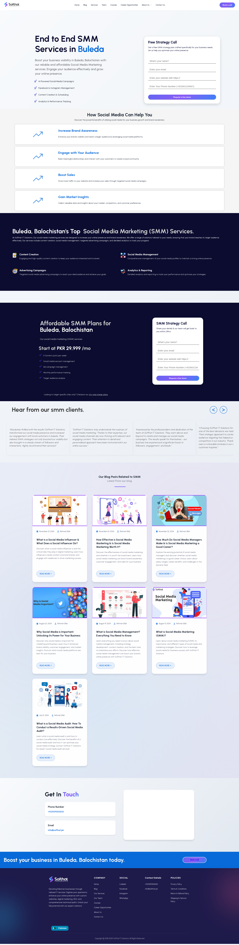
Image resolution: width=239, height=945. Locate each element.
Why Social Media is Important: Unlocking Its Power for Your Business (58, 633)
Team (104, 5)
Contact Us (160, 5)
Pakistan (62, 928)
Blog (85, 5)
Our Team (98, 898)
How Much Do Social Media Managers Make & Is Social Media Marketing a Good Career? (179, 543)
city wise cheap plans (98, 394)
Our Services (99, 893)
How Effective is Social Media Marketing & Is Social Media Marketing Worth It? (114, 543)
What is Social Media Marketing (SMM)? (175, 633)
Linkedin (123, 884)
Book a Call (194, 860)
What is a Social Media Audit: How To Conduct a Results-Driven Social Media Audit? (59, 727)
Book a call (227, 5)
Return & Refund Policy (180, 893)
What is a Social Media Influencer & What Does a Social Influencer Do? (57, 541)
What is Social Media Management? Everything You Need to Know (118, 633)
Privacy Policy (176, 884)
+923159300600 (56, 811)
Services (94, 5)
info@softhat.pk (56, 830)
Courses (113, 5)
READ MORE (45, 574)
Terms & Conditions (178, 889)
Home (77, 5)
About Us (145, 5)
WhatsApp (124, 898)
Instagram (124, 893)
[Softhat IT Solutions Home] (12, 5)
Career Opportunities (129, 5)
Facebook (123, 889)
